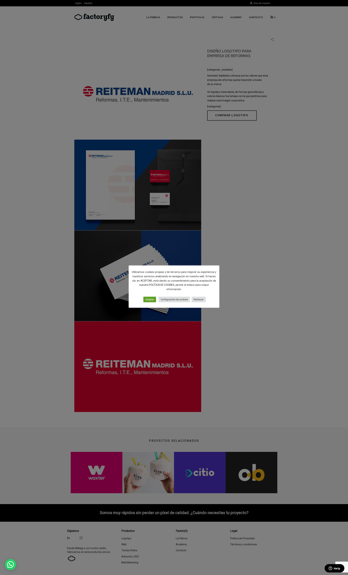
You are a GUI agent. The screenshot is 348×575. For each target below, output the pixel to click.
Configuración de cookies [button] (174, 299)
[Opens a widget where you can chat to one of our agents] (334, 568)
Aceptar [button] (150, 299)
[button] (10, 564)
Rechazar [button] (199, 299)
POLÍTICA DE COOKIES (161, 284)
